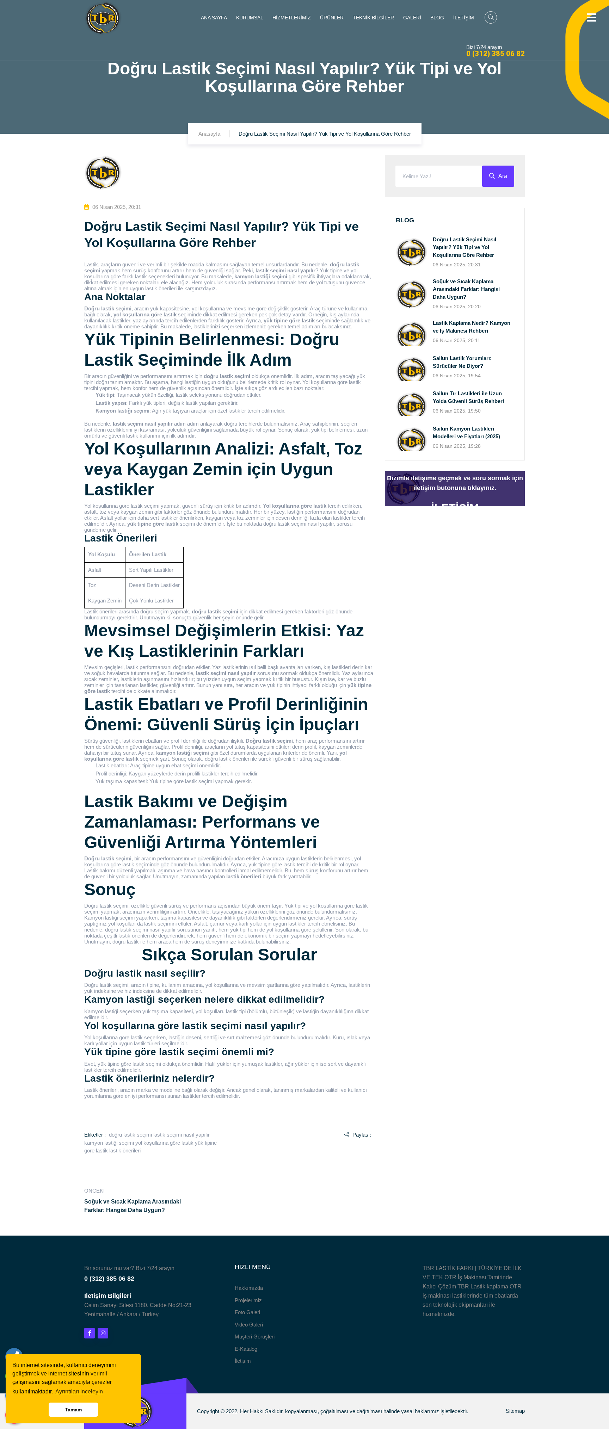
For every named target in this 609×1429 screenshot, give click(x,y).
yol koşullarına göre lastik (164, 1143)
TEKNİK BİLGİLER (373, 17)
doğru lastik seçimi (130, 1135)
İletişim (243, 1361)
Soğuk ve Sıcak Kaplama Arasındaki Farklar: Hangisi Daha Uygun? (466, 289)
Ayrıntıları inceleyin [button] (79, 1391)
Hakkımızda (249, 1288)
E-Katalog (246, 1349)
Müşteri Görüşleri (255, 1337)
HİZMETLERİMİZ (291, 17)
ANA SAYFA (214, 17)
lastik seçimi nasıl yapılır (181, 1135)
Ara (502, 176)
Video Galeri (249, 1325)
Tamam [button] (73, 1409)
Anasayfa (209, 134)
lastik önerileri (125, 1150)
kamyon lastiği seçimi (109, 1143)
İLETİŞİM (463, 17)
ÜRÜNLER (332, 17)
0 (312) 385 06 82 (495, 53)
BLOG (437, 17)
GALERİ (412, 17)
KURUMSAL (249, 17)
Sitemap (515, 1411)
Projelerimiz (248, 1300)
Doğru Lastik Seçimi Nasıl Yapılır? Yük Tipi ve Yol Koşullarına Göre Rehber (464, 247)
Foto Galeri (247, 1312)
